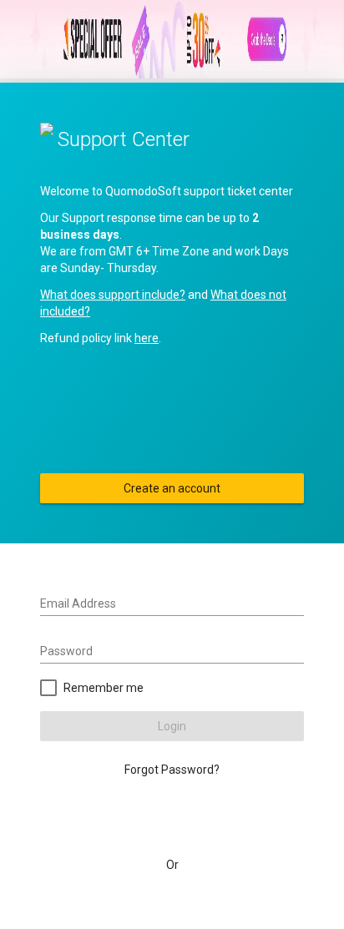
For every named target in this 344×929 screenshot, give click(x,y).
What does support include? (112, 294)
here (146, 338)
